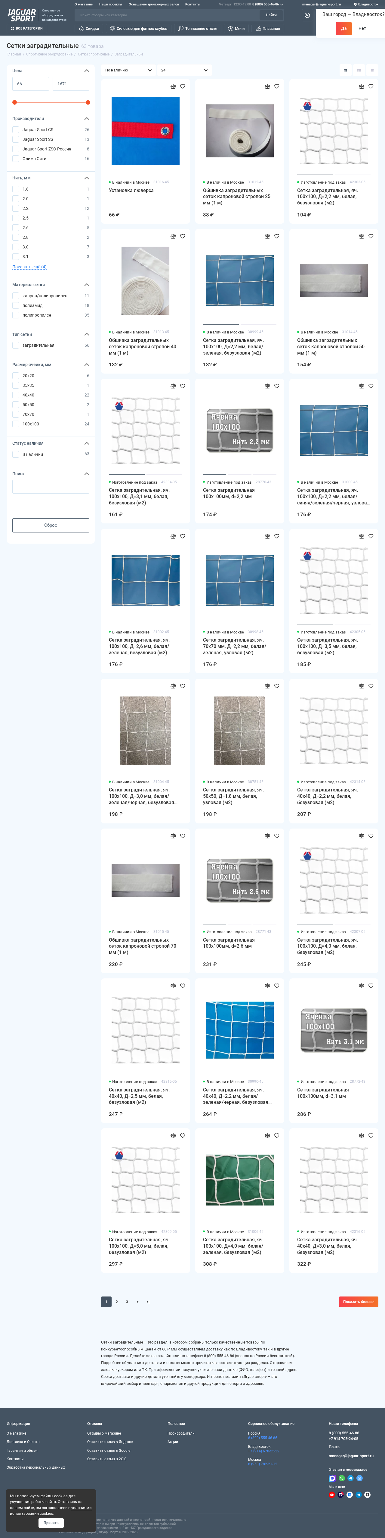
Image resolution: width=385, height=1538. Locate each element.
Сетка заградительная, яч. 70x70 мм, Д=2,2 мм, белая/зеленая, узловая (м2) (234, 646)
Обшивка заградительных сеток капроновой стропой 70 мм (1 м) (142, 946)
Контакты (192, 4)
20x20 (28, 375)
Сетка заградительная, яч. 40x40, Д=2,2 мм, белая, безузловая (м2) (327, 796)
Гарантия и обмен (22, 1450)
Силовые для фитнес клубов (142, 28)
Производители (181, 1433)
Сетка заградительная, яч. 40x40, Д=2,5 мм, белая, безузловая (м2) (139, 1096)
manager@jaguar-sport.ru (321, 4)
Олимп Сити (34, 158)
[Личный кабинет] (307, 15)
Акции (173, 1442)
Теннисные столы (201, 28)
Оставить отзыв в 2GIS (106, 1459)
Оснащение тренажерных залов (154, 4)
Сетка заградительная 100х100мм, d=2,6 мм (229, 943)
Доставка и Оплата (23, 1442)
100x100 (31, 424)
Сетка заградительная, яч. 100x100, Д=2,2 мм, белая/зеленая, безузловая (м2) (233, 346)
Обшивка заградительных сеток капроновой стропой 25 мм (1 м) (236, 197)
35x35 (28, 385)
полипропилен (37, 315)
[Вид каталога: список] (359, 70)
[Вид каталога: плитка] (346, 70)
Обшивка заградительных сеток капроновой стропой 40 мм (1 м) (142, 346)
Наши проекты (110, 4)
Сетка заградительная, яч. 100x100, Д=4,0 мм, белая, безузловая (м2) (327, 946)
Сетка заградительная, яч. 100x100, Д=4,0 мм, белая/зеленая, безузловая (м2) (233, 1246)
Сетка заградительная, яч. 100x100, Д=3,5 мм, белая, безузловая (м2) (327, 646)
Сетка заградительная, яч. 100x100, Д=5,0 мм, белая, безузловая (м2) (139, 1246)
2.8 (26, 237)
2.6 (26, 227)
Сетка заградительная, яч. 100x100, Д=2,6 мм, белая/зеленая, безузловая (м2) (139, 646)
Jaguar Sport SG (38, 139)
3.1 (26, 256)
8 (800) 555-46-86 (249, 4)
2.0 (26, 198)
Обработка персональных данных (36, 1467)
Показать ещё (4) (29, 266)
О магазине (84, 4)
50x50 (28, 404)
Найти (271, 15)
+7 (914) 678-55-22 (263, 1451)
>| (148, 1302)
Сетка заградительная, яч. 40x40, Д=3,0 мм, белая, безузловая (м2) (327, 1246)
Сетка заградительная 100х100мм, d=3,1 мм (323, 1093)
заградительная (38, 345)
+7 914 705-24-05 (343, 1438)
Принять (51, 1523)
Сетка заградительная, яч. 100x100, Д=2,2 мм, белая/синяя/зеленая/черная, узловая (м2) (333, 496)
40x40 (28, 395)
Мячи (240, 28)
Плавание (271, 28)
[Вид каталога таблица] (372, 70)
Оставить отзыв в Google (108, 1450)
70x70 (28, 414)
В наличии (33, 454)
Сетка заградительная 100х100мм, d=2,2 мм (229, 493)
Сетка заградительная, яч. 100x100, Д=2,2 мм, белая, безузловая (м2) (327, 197)
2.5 (26, 218)
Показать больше (358, 1302)
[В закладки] (182, 86)
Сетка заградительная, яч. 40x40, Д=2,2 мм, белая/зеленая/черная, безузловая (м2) (235, 1096)
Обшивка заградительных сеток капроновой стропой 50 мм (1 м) (331, 346)
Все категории (29, 28)
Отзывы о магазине (104, 1433)
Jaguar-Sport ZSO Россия (47, 149)
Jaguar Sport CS (38, 129)
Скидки (92, 28)
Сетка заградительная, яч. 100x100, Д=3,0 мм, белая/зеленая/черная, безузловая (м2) (141, 796)
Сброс (50, 525)
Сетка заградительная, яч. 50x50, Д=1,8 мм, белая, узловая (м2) (233, 796)
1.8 (26, 189)
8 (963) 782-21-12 (262, 1464)
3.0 (26, 247)
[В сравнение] (173, 86)
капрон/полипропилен (45, 295)
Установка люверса (131, 190)
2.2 (26, 208)
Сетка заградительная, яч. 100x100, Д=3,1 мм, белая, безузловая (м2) (139, 496)
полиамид (32, 305)
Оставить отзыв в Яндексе (110, 1442)
